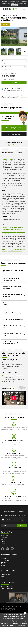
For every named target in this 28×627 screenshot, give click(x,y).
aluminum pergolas (9, 159)
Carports (3, 541)
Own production (5, 574)
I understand (14, 5)
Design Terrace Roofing (10, 15)
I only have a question (14, 134)
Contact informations (7, 588)
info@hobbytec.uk (6, 123)
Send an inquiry (15, 144)
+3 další (24, 51)
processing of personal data (18, 515)
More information (22, 97)
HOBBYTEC (18, 606)
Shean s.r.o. (17, 610)
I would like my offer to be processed (14, 128)
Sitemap (13, 608)
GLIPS (7, 610)
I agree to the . (15, 515)
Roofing (3, 543)
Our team (3, 576)
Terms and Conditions (7, 586)
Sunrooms (4, 537)
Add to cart (14, 82)
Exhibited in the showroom (15, 142)
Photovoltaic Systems (7, 536)
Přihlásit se (22, 525)
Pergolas (3, 539)
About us (3, 578)
